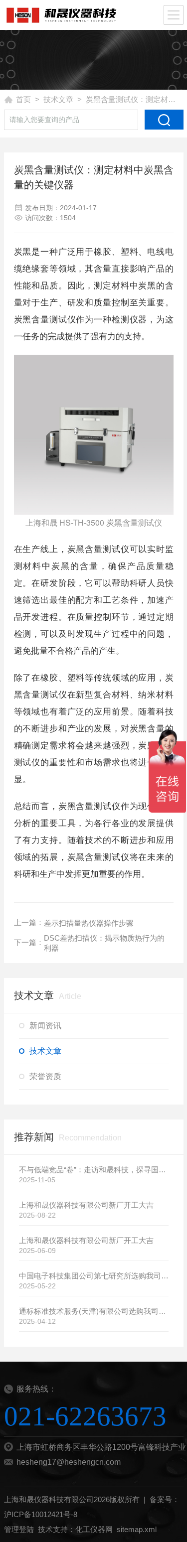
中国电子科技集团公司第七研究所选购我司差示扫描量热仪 (94, 1275)
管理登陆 (19, 1529)
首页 (23, 99)
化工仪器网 (94, 1529)
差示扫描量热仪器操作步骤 (89, 923)
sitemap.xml (137, 1529)
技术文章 (58, 99)
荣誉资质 (45, 1076)
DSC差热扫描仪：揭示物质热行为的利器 (104, 943)
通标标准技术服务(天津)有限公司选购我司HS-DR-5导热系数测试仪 (94, 1311)
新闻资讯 (45, 1025)
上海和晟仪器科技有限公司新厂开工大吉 (86, 1205)
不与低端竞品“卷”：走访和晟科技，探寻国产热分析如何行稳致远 (94, 1169)
